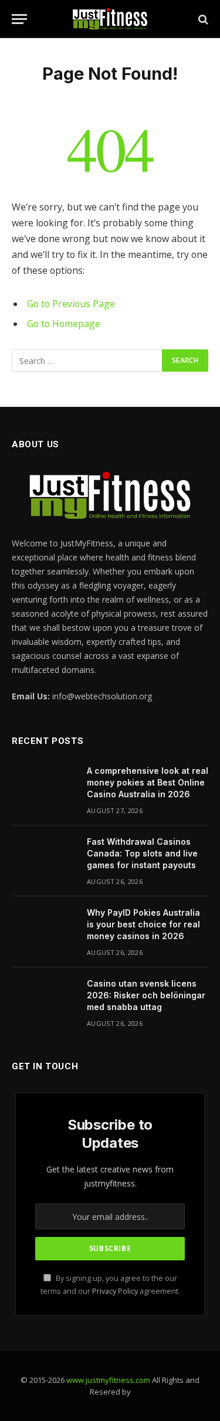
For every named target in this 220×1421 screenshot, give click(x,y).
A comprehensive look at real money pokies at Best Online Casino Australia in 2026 (147, 782)
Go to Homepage (63, 323)
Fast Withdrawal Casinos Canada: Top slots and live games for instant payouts (142, 853)
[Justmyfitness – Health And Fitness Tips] (110, 19)
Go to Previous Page (71, 303)
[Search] (202, 19)
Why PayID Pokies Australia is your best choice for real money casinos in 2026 (143, 924)
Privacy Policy (115, 1291)
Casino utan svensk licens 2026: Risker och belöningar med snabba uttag (146, 995)
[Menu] (19, 19)
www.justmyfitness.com (108, 1380)
